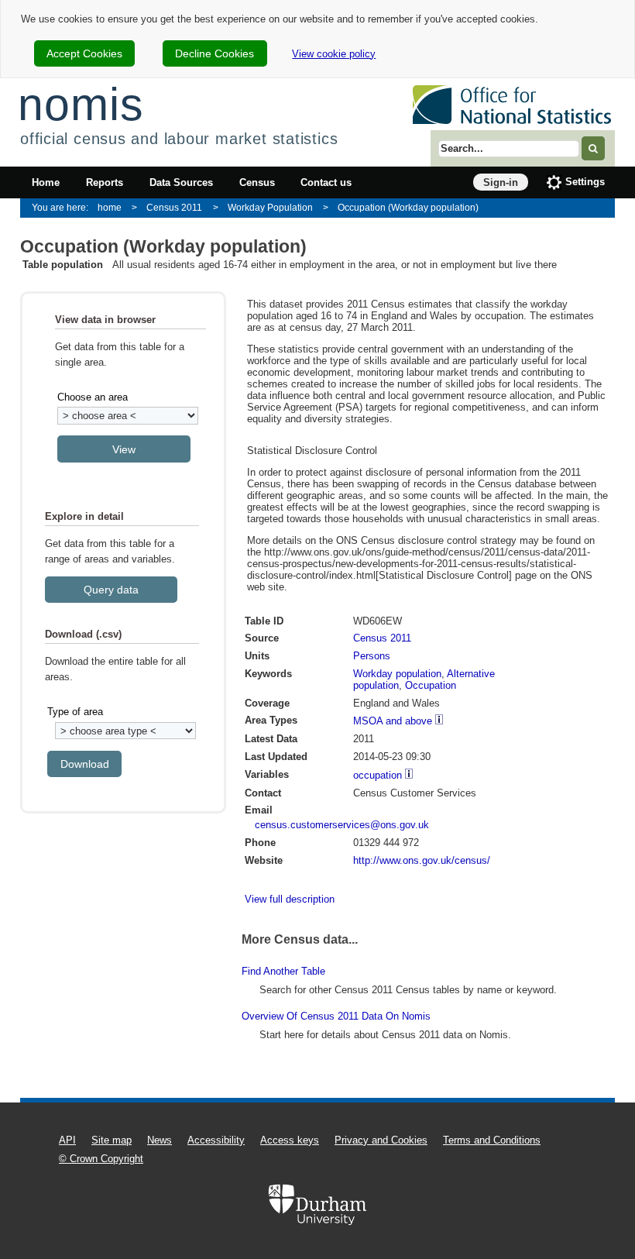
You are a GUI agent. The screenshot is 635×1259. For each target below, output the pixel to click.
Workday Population (270, 207)
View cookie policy (334, 54)
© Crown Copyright (101, 1158)
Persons (371, 656)
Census (257, 182)
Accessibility (216, 1140)
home (110, 207)
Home (46, 182)
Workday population (397, 673)
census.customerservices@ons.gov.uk (342, 825)
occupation (377, 775)
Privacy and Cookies (381, 1140)
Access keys (289, 1140)
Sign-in (500, 182)
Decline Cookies (214, 53)
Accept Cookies (84, 53)
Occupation (430, 685)
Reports (104, 182)
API (67, 1140)
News (159, 1140)
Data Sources (181, 182)
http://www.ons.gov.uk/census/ (421, 860)
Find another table (283, 971)
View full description (290, 899)
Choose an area (92, 397)
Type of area (75, 711)
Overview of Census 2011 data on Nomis (336, 1016)
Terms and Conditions (492, 1140)
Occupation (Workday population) (408, 207)
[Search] (593, 148)
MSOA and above (392, 721)
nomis (80, 104)
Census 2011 (174, 207)
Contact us (326, 182)
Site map (111, 1140)
